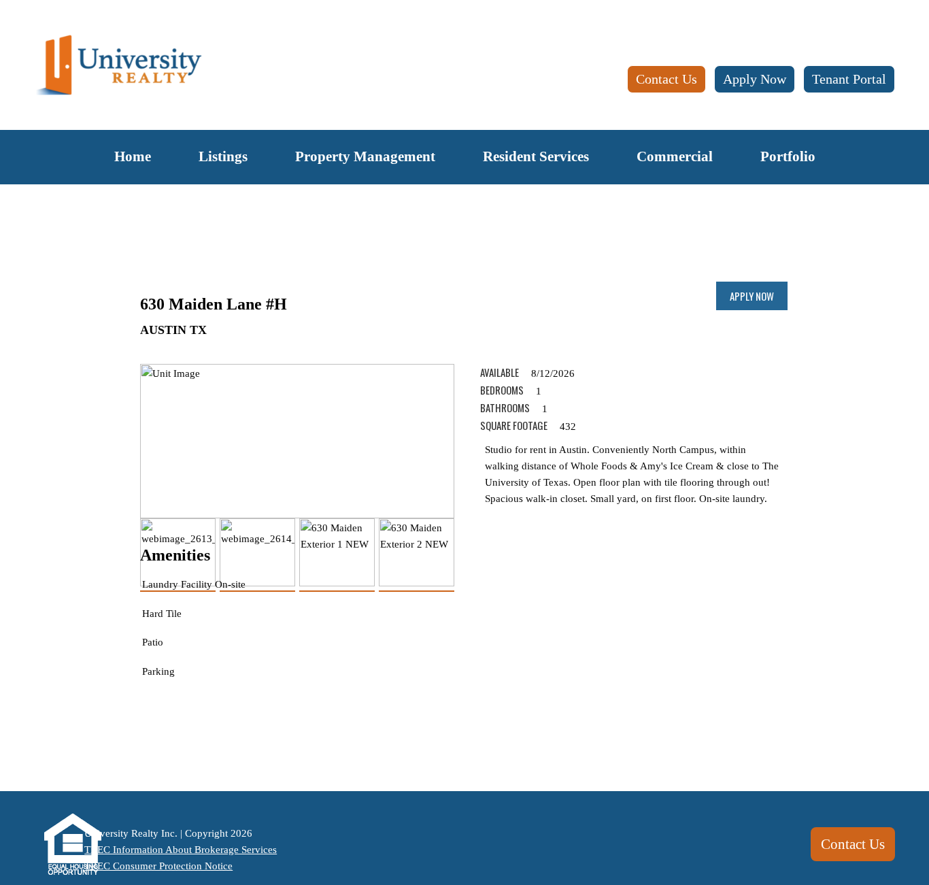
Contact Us (666, 79)
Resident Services (536, 156)
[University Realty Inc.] (119, 66)
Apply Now (754, 79)
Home (132, 156)
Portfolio (787, 156)
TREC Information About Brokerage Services (180, 849)
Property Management (365, 156)
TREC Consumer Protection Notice (158, 866)
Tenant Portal (849, 79)
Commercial (675, 156)
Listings (223, 156)
